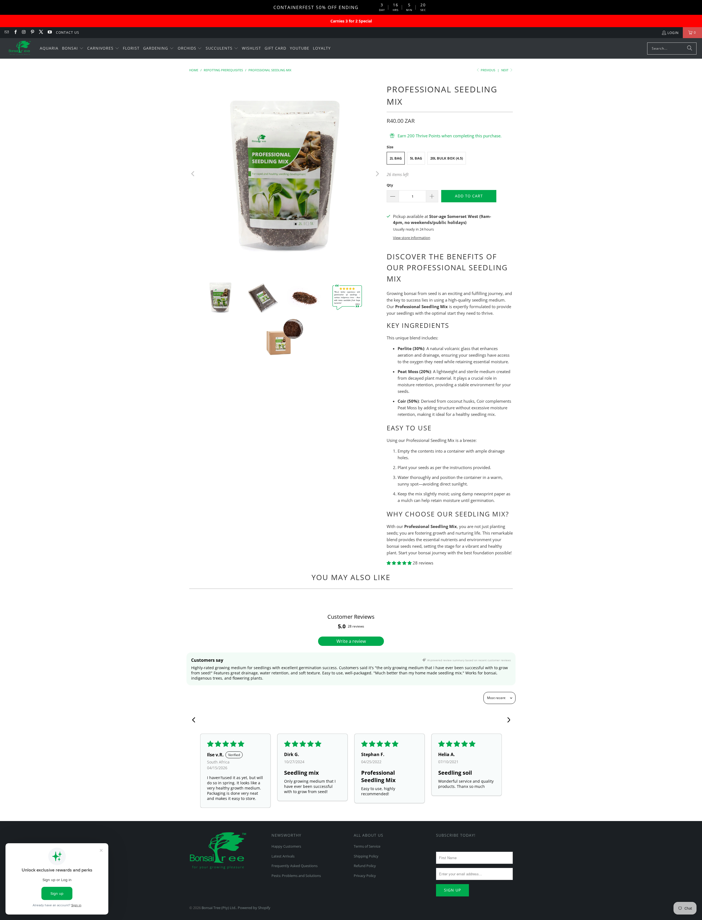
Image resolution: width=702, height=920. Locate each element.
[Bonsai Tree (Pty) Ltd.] (19, 48)
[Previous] (193, 174)
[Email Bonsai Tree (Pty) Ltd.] (6, 32)
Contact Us (67, 32)
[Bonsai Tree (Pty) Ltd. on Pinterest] (32, 32)
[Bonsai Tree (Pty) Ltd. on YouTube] (49, 32)
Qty (390, 185)
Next (505, 70)
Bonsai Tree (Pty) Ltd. (219, 907)
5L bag (416, 158)
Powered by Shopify (254, 907)
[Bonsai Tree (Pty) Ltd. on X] (40, 32)
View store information (411, 237)
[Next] (377, 174)
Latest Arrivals (283, 856)
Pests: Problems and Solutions (296, 875)
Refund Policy (365, 865)
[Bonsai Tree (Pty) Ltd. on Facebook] (15, 32)
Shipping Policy (366, 856)
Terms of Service (367, 846)
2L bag (396, 158)
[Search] (690, 48)
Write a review (351, 641)
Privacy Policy (365, 875)
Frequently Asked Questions (294, 865)
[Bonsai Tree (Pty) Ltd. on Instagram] (23, 32)
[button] (73, 48)
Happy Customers (286, 846)
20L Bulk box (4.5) (446, 158)
